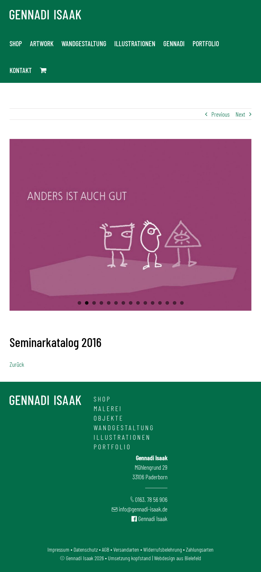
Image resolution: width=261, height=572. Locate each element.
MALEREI (108, 408)
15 (182, 303)
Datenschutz (86, 549)
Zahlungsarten (200, 549)
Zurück (17, 364)
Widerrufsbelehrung (162, 549)
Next (240, 114)
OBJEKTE (108, 418)
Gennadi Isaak (152, 518)
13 (167, 303)
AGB (105, 549)
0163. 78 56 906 (151, 499)
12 (160, 303)
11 (152, 303)
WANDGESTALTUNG (124, 427)
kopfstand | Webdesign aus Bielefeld (166, 557)
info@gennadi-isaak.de (143, 509)
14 (174, 303)
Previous (220, 114)
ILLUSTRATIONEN (122, 437)
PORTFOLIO (112, 446)
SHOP (102, 399)
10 (145, 303)
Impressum (58, 549)
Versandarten (126, 549)
